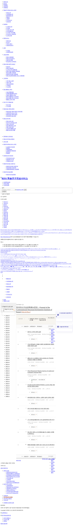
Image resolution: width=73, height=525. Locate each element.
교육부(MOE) (9, 485)
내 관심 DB (9, 35)
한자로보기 (39, 326)
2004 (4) (7, 362)
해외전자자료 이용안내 (9, 163)
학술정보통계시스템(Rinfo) (13, 473)
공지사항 (5, 141)
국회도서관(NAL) (10, 490)
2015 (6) (7, 339)
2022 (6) (7, 324)
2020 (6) (7, 328)
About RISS (6, 54)
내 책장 (8, 28)
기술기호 (5, 216)
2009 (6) (7, 351)
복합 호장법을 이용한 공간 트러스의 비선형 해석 (41, 444)
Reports (8, 153)
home (4, 299)
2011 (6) (7, 347)
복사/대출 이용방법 (11, 72)
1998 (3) (7, 375)
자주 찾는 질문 (10, 81)
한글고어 (5, 206)
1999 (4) (7, 373)
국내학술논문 (9, 14)
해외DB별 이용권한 (11, 167)
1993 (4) (7, 385)
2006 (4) (7, 358)
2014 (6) (7, 341)
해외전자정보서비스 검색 (9, 144)
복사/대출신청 (51, 317)
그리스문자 (6, 207)
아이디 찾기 (9, 43)
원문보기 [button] (33, 339)
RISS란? (8, 66)
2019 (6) (7, 330)
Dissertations (9, 149)
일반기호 (5, 224)
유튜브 (5, 521)
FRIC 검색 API (10, 127)
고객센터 (5, 6)
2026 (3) (7, 315)
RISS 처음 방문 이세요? (9, 64)
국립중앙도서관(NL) (11, 488)
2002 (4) (7, 366)
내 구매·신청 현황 (10, 32)
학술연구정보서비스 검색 (9, 10)
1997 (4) (7, 377)
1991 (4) (7, 390)
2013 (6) (7, 343)
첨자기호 (5, 218)
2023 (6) (7, 322)
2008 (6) (7, 353)
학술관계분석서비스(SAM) (13, 476)
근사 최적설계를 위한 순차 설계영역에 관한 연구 (41, 419)
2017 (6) (7, 334)
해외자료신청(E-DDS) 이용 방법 (14, 111)
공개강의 (8, 21)
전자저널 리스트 (10, 158)
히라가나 (5, 201)
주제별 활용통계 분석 (11, 93)
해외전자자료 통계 (8, 172)
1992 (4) (7, 387)
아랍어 (5, 227)
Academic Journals (10, 146)
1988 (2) (7, 396)
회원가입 (5, 1)
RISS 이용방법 (10, 57)
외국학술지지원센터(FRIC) (13, 475)
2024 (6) (7, 319)
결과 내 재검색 (6, 194)
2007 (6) (7, 356)
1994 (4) (7, 383)
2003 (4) (7, 364)
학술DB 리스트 (10, 159)
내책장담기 (32, 326)
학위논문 (8, 12)
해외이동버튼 (4, 523)
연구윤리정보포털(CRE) (12, 491)
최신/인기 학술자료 (8, 102)
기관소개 (5, 500)
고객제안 (8, 85)
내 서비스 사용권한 (11, 34)
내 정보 (8, 50)
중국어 (5, 204)
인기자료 (8, 106)
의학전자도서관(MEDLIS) (12, 482)
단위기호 (5, 222)
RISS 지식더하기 (10, 58)
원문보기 (35, 379)
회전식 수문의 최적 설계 (34, 332)
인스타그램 (6, 519)
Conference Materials (11, 150)
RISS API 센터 (6, 118)
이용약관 (5, 495)
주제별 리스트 (9, 161)
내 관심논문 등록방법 (11, 69)
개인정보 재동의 (7, 498)
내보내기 (26, 326)
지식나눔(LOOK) (10, 481)
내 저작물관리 (9, 31)
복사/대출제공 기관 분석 (12, 96)
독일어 (5, 210)
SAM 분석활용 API (11, 128)
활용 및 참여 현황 (10, 130)
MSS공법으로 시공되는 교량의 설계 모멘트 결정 (41, 397)
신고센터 (8, 87)
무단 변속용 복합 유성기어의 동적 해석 (38, 408)
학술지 (8, 17)
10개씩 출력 (50, 326)
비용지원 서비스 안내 (11, 113)
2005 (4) (7, 360)
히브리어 (5, 212)
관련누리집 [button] (6, 470)
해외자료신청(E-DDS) (8, 109)
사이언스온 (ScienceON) (12, 493)
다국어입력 (6, 185)
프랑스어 (5, 209)
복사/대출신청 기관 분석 (12, 98)
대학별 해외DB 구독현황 (12, 169)
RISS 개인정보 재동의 (8, 139)
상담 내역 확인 (10, 84)
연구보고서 (9, 20)
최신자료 (8, 104)
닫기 (2, 272)
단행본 (8, 18)
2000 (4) (7, 370)
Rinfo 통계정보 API (11, 125)
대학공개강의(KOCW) (11, 472)
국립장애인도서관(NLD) (12, 487)
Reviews (8, 152)
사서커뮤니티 (9, 478)
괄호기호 (5, 213)
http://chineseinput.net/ (6, 236)
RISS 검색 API (9, 121)
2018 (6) (7, 332)
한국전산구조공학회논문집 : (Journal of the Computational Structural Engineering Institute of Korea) (34, 309)
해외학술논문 (9, 15)
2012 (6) (7, 345)
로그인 (5, 3)
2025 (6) (7, 317)
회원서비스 (6, 38)
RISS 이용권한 (10, 68)
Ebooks (8, 148)
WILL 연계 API (10, 124)
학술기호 (5, 215)
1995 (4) (7, 381)
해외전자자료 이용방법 (12, 74)
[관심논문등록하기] (23, 304)
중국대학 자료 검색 (11, 116)
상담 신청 (8, 82)
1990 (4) (7, 392)
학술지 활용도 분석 (11, 95)
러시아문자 (6, 221)
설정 (4, 48)
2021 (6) (7, 326)
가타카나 (5, 203)
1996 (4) (7, 379)
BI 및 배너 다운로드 (11, 61)
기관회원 (8, 479)
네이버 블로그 (7, 518)
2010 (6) (7, 349)
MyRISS (5, 4)
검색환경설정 (9, 52)
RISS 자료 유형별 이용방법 (13, 71)
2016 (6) (7, 336)
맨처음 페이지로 (46, 459)
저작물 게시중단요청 (8, 502)
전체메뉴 (5, 7)
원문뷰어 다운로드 (8, 136)
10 (25, 444)
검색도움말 (6, 183)
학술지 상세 (6, 301)
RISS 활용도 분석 (7, 89)
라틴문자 (5, 219)
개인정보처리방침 (8, 497)
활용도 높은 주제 (10, 99)
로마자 (5, 225)
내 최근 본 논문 (10, 29)
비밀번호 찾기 (9, 45)
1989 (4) (7, 394)
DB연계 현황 (9, 60)
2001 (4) (7, 368)
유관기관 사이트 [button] (7, 484)
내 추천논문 (9, 26)
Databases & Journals (8, 155)
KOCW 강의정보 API (11, 122)
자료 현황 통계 (10, 92)
